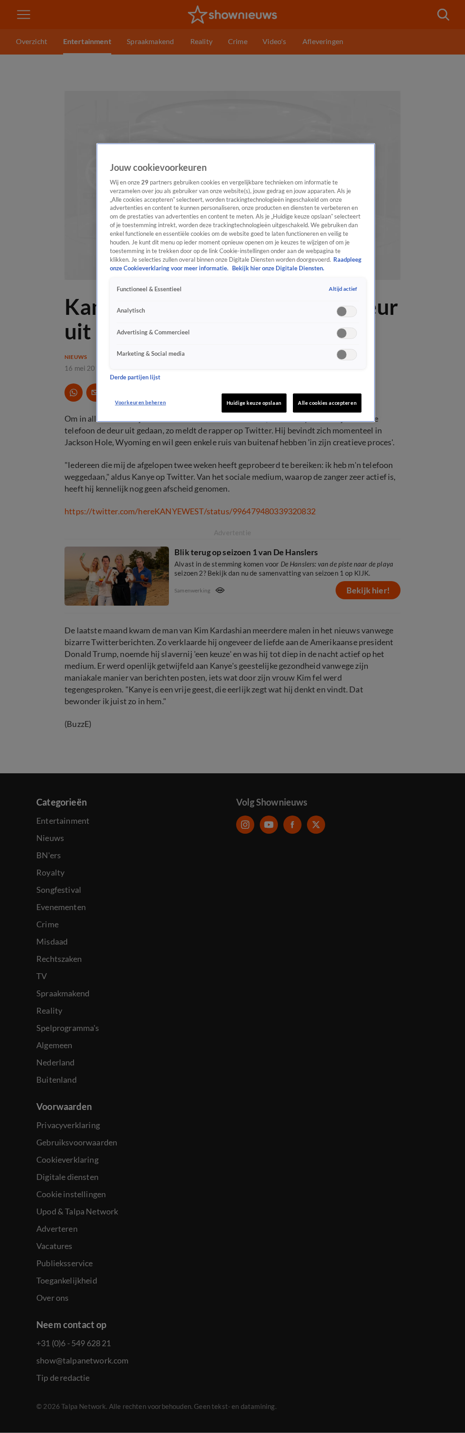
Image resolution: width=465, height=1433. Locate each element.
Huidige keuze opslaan (254, 403)
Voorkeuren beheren (140, 402)
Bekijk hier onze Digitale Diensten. (278, 268)
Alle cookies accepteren (327, 403)
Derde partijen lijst (135, 377)
